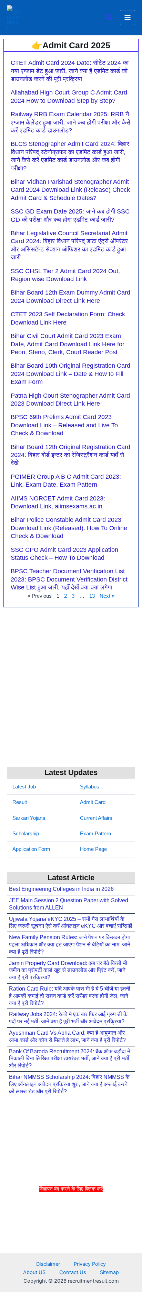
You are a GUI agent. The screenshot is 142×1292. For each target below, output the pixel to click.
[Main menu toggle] (127, 17)
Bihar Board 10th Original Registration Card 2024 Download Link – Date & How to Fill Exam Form (70, 373)
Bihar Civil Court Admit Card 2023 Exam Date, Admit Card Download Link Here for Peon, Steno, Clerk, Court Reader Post (67, 344)
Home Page (93, 849)
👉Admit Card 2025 (71, 45)
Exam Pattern (95, 833)
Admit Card (92, 802)
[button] (109, 17)
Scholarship (25, 833)
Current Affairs (96, 818)
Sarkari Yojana (28, 818)
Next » (107, 596)
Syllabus (89, 786)
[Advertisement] (71, 1241)
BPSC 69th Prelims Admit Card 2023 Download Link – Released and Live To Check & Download (64, 425)
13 (92, 596)
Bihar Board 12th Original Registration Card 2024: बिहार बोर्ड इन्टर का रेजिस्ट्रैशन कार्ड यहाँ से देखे (70, 455)
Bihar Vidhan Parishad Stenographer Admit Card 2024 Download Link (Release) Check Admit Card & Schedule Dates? (70, 189)
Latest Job (24, 786)
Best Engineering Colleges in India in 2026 (61, 889)
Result (19, 802)
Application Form (31, 849)
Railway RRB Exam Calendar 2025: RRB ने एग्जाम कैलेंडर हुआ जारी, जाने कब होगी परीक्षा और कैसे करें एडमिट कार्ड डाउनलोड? (70, 122)
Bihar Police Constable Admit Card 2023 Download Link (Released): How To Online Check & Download (69, 527)
